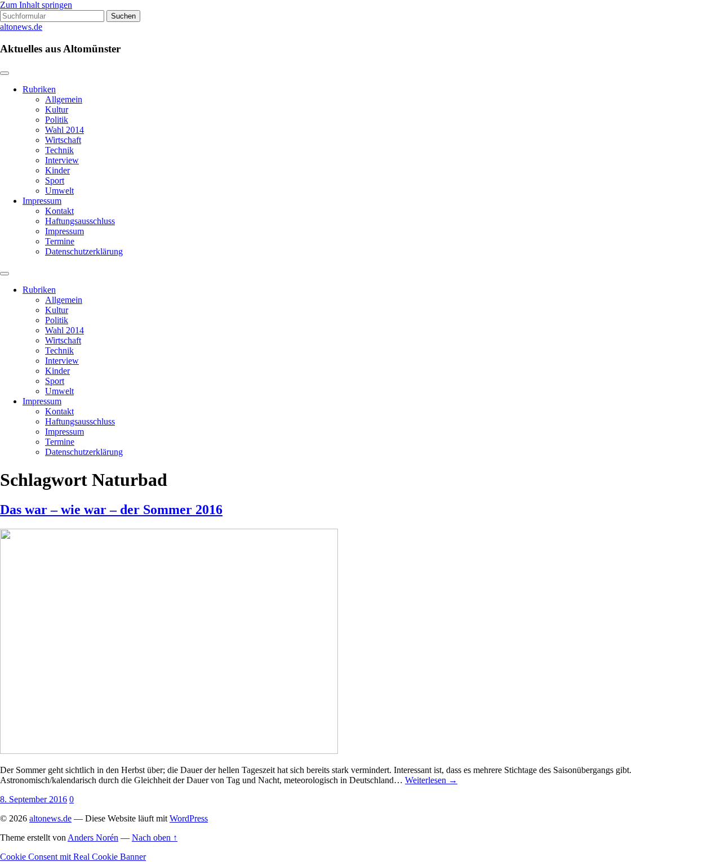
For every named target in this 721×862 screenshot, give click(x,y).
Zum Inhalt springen (36, 5)
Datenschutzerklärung (84, 251)
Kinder (57, 170)
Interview (62, 160)
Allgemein (63, 99)
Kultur (56, 109)
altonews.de (21, 27)
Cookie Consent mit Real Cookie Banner (73, 856)
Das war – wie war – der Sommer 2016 (111, 509)
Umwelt (59, 190)
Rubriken (39, 89)
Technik (59, 150)
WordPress (189, 818)
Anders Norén (93, 837)
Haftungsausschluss (80, 221)
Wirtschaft (63, 140)
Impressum (42, 201)
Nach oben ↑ (154, 837)
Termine (59, 241)
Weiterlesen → (431, 780)
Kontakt (59, 211)
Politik (56, 119)
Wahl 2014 (64, 130)
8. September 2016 (33, 799)
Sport (54, 180)
